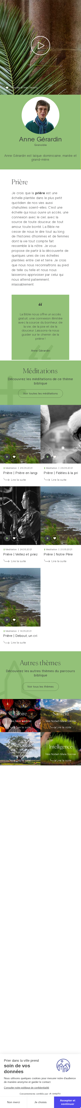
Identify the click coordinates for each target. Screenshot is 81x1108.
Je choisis (40, 1102)
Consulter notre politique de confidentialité (26, 1087)
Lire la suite (18, 479)
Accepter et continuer (67, 1102)
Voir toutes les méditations (40, 393)
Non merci (13, 1102)
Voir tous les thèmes (40, 686)
